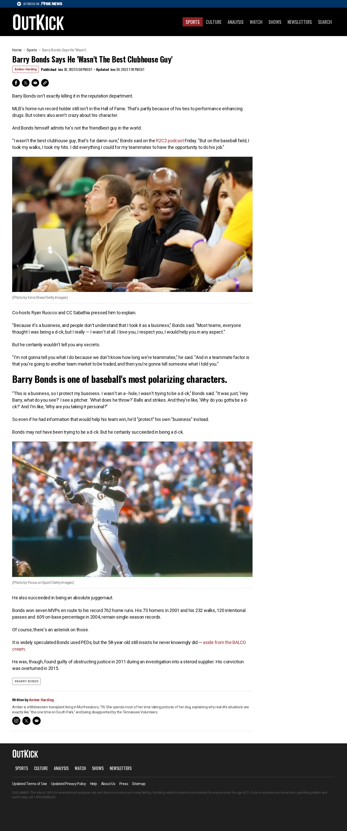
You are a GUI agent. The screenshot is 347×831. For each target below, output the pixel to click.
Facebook (16, 83)
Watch (256, 22)
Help (93, 784)
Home (17, 50)
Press (123, 784)
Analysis (236, 22)
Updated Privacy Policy (68, 784)
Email (35, 83)
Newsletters (300, 22)
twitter (26, 721)
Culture (214, 22)
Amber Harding (25, 69)
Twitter (25, 83)
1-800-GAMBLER (45, 797)
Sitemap (138, 784)
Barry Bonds (27, 681)
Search (325, 22)
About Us (108, 784)
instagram (16, 721)
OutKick (38, 22)
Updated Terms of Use (29, 784)
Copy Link (45, 83)
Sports (193, 22)
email (37, 721)
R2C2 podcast (170, 140)
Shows (275, 22)
